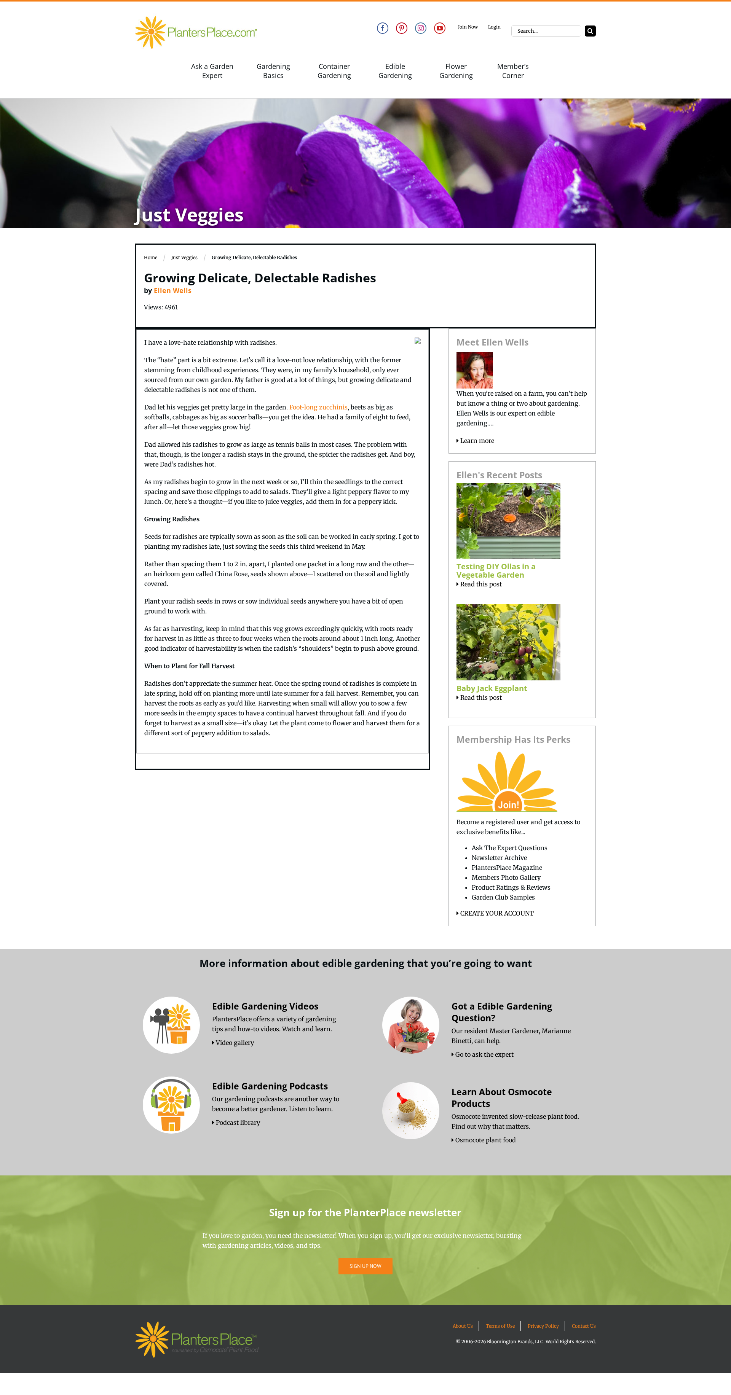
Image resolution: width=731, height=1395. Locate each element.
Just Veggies (184, 257)
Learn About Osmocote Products (502, 1098)
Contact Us (584, 1326)
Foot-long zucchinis (318, 407)
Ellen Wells (173, 290)
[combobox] (546, 31)
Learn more (476, 440)
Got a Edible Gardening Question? (502, 1012)
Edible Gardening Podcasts (270, 1086)
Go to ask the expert (484, 1054)
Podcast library (237, 1122)
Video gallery (234, 1042)
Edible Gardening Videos (265, 1006)
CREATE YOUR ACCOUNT (496, 913)
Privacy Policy (543, 1326)
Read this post (480, 584)
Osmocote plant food (485, 1140)
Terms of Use (500, 1326)
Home (150, 257)
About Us (463, 1326)
